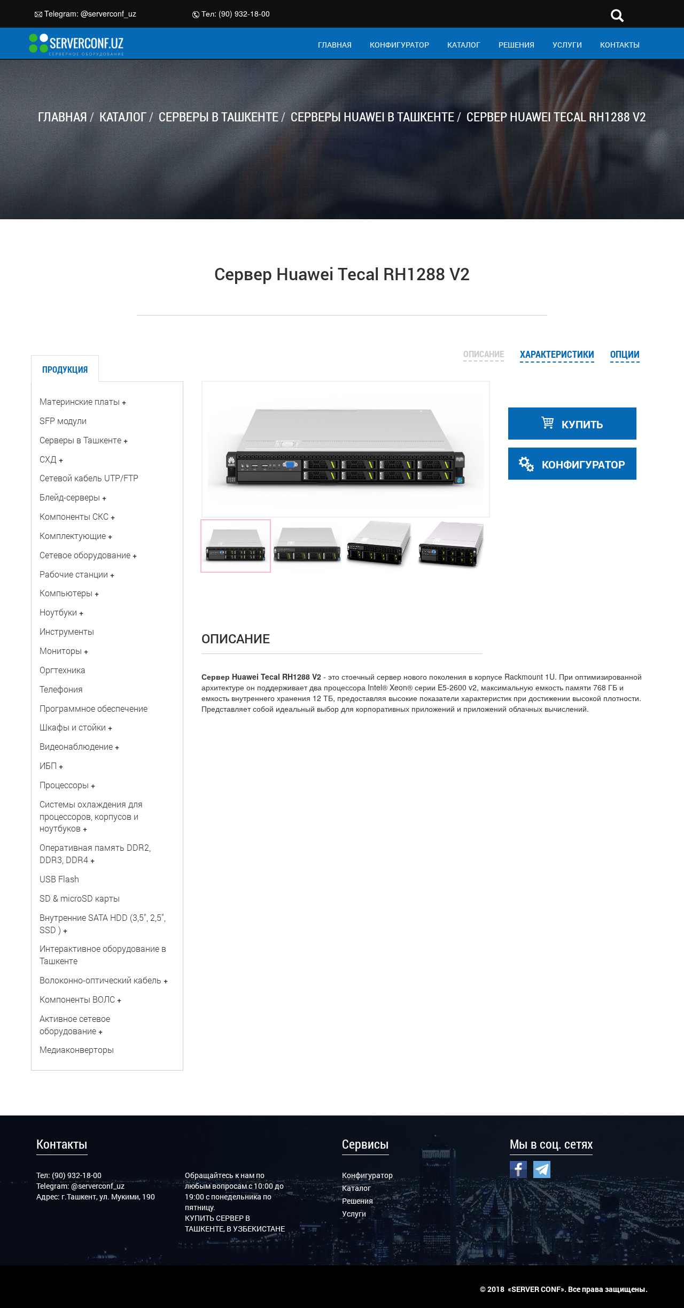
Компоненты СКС (74, 516)
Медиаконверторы (77, 1049)
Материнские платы (80, 401)
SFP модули (63, 420)
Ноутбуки (58, 612)
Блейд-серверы (70, 497)
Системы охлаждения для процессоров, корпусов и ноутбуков (91, 816)
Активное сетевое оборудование (75, 1024)
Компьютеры (66, 592)
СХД (48, 459)
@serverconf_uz (108, 13)
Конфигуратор (367, 1175)
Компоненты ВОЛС (77, 999)
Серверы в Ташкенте (80, 439)
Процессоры (64, 784)
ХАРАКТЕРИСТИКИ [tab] (557, 354)
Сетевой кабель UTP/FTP (89, 477)
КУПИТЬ (581, 424)
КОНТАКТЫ (620, 45)
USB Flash (59, 878)
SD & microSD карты (80, 898)
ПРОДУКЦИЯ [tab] (65, 369)
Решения (357, 1201)
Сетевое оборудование (85, 554)
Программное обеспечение (93, 708)
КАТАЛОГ (463, 45)
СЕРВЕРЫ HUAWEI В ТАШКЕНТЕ (372, 116)
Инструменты (67, 631)
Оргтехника (63, 669)
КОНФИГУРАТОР (399, 45)
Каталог (356, 1188)
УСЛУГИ (567, 45)
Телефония (61, 689)
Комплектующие (73, 535)
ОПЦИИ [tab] (625, 354)
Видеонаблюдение (76, 746)
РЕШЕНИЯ (516, 45)
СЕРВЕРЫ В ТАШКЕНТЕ (218, 116)
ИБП (48, 765)
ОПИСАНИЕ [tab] (483, 354)
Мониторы (61, 650)
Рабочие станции (74, 574)
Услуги (354, 1214)
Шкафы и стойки (73, 727)
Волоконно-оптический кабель (100, 980)
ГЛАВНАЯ (335, 45)
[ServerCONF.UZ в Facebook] (518, 1168)
